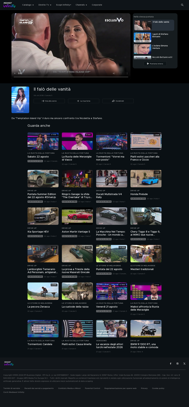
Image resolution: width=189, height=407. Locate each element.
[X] (184, 363)
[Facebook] (170, 363)
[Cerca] (182, 5)
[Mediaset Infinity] (9, 5)
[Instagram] (177, 363)
